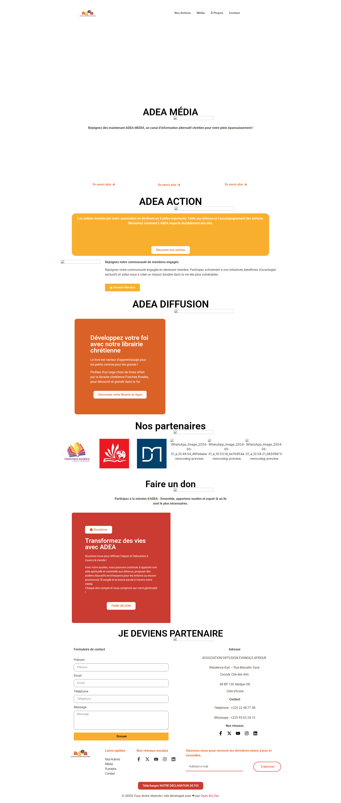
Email (78, 675)
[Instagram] (247, 733)
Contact (234, 12)
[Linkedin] (255, 733)
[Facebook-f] (220, 733)
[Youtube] (238, 733)
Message (80, 707)
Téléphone (81, 691)
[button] (62, 454)
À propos (217, 12)
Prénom (79, 660)
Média (201, 12)
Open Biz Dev (210, 796)
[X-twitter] (229, 733)
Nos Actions (182, 12)
